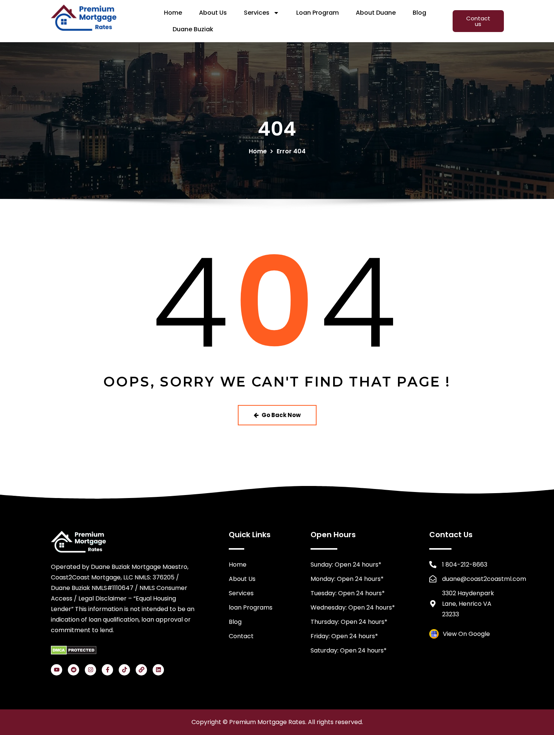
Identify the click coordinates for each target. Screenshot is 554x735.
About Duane (376, 12)
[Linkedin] (158, 669)
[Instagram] (90, 669)
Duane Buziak (193, 29)
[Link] (141, 669)
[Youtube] (56, 669)
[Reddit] (73, 669)
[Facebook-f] (107, 669)
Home (173, 12)
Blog (419, 12)
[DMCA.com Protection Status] (73, 649)
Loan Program (317, 12)
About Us (213, 12)
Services (256, 12)
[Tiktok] (124, 669)
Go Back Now (281, 415)
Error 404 (291, 151)
